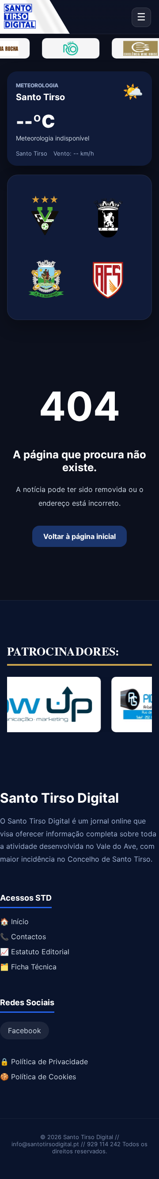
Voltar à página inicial (79, 536)
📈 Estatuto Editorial (34, 951)
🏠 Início (14, 921)
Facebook (24, 1030)
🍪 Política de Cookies (38, 1076)
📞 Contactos (23, 936)
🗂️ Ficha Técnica (28, 966)
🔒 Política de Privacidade (44, 1061)
